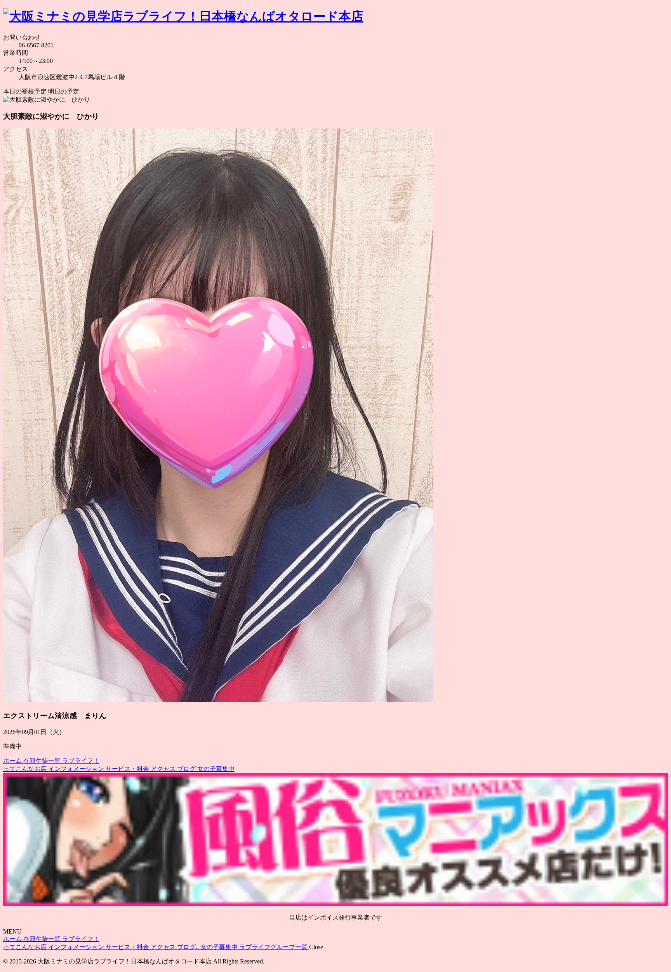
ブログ (187, 768)
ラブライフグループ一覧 (274, 947)
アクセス (164, 768)
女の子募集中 (216, 768)
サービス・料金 (128, 768)
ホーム (13, 760)
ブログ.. (188, 947)
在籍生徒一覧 (42, 760)
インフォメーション (77, 768)
